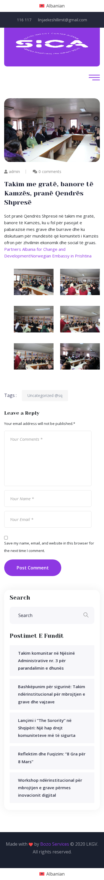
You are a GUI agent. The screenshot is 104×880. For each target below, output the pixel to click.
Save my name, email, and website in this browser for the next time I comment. (49, 547)
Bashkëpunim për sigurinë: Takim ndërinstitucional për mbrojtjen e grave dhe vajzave (51, 694)
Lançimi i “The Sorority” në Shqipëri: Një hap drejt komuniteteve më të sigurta (46, 728)
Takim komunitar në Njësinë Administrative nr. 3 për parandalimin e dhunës (46, 660)
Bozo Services (54, 844)
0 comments (50, 171)
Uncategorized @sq (44, 395)
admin (14, 171)
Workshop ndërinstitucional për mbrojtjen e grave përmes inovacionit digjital (50, 787)
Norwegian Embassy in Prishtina (61, 256)
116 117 (24, 19)
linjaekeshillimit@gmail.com (62, 19)
